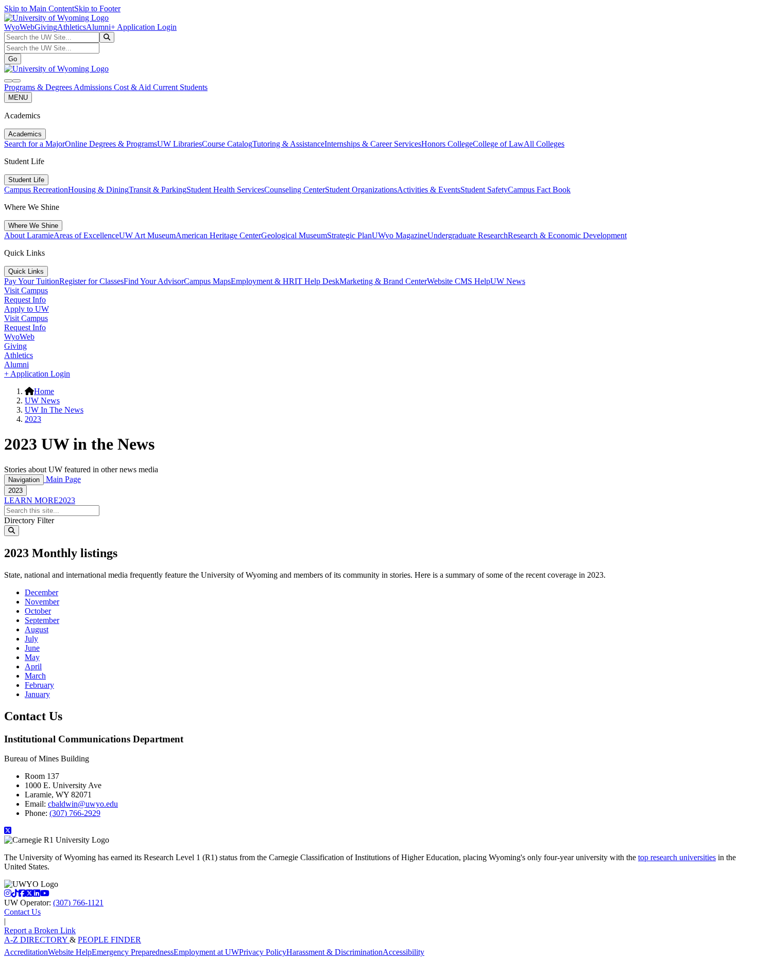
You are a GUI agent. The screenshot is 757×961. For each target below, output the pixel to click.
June (32, 648)
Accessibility (403, 952)
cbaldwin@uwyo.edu (83, 803)
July (31, 638)
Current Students (180, 87)
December (41, 592)
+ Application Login (144, 27)
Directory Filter (29, 520)
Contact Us (22, 911)
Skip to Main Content (39, 8)
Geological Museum (294, 235)
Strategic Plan (349, 235)
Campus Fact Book (539, 189)
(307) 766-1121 (78, 902)
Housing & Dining (98, 189)
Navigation (24, 480)
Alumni (98, 27)
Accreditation (26, 952)
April (33, 666)
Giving (46, 27)
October (38, 611)
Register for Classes (91, 281)
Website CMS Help (458, 281)
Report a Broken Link (40, 930)
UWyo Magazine (399, 235)
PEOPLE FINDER (109, 939)
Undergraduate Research (467, 235)
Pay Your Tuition (31, 281)
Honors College (447, 143)
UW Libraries (179, 143)
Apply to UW (26, 309)
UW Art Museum (147, 235)
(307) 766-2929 (74, 813)
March (35, 675)
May (32, 657)
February (39, 685)
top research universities (677, 857)
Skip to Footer (97, 8)
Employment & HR (263, 281)
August (36, 629)
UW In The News (54, 409)
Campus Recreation (36, 189)
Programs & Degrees (39, 87)
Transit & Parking (157, 189)
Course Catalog (227, 143)
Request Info (25, 299)
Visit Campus (26, 290)
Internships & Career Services (372, 143)
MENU (18, 97)
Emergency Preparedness (133, 952)
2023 (33, 419)
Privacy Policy (262, 952)
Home (44, 391)
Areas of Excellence (86, 235)
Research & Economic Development (567, 235)
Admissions (94, 87)
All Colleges (544, 143)
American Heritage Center (218, 235)
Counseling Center (294, 189)
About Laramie (29, 235)
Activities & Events (428, 189)
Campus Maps (207, 281)
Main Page (62, 479)
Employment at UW (206, 952)
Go (12, 59)
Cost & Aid (133, 87)
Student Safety (484, 189)
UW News (507, 281)
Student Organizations (361, 189)
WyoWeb (19, 27)
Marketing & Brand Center (383, 281)
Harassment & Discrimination (334, 952)
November (42, 601)
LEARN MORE (31, 500)
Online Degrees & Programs (111, 143)
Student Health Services (225, 189)
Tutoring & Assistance (288, 143)
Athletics (71, 27)
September (42, 620)
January (37, 694)
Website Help (70, 952)
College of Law (498, 143)
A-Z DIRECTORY (37, 939)
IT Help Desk (317, 281)
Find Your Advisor (154, 281)
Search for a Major (34, 143)
